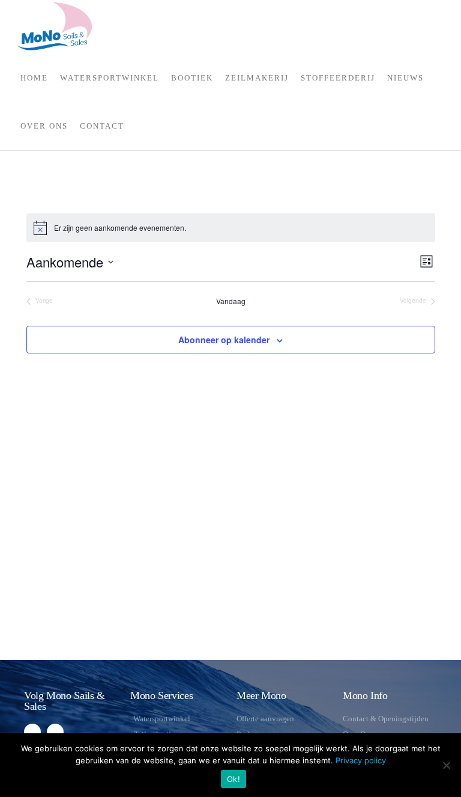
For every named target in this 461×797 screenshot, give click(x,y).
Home (34, 77)
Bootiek (192, 77)
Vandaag (231, 301)
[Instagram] (55, 732)
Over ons (44, 125)
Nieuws (405, 77)
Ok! (233, 779)
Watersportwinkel (109, 77)
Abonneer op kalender (224, 340)
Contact (102, 125)
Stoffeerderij (338, 77)
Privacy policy (361, 760)
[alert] (120, 228)
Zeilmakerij (257, 77)
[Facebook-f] (32, 732)
